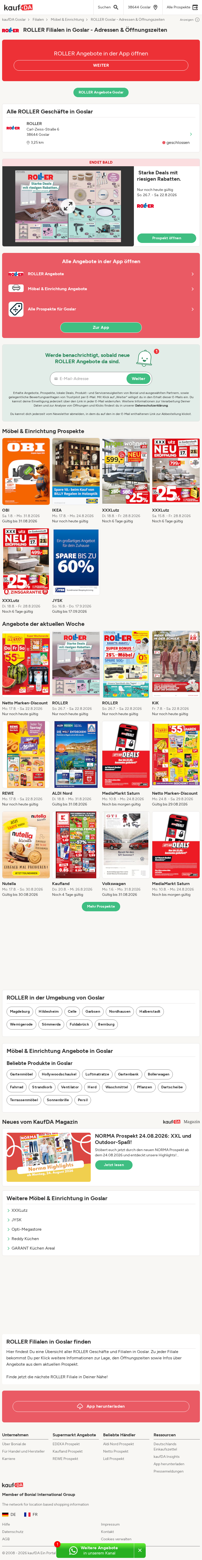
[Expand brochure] (68, 206)
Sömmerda (51, 1024)
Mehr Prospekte (101, 906)
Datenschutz (12, 1532)
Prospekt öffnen (166, 238)
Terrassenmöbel (24, 1100)
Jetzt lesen (114, 1165)
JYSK (17, 1219)
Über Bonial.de (14, 1444)
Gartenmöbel (21, 1074)
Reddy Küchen (25, 1238)
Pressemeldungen (169, 1471)
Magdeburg (20, 1011)
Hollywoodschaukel (59, 1074)
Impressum (110, 1524)
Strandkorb (42, 1087)
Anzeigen (187, 20)
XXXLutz (20, 1210)
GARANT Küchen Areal (33, 1248)
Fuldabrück (79, 1024)
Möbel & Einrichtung (67, 20)
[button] (101, 203)
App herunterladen (169, 1464)
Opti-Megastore (27, 1229)
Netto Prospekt (115, 1451)
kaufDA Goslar (14, 20)
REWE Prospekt (65, 1459)
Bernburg (106, 1024)
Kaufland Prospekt (68, 1451)
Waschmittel (116, 1087)
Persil (83, 1100)
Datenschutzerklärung (151, 405)
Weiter (138, 378)
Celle (72, 1011)
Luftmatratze (97, 1074)
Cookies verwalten (116, 1539)
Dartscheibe (172, 1087)
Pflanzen (144, 1087)
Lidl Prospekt (113, 1459)
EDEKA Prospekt (66, 1444)
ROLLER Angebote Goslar (101, 92)
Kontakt (107, 1532)
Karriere (8, 1459)
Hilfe (6, 1524)
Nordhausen (120, 1011)
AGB (6, 1539)
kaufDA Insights (167, 1456)
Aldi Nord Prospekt (118, 1444)
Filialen (38, 20)
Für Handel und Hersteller (23, 1451)
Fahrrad (16, 1087)
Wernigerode (21, 1024)
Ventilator (70, 1087)
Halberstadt (149, 1011)
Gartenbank (128, 1074)
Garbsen (92, 1011)
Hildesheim (49, 1011)
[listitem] (26, 481)
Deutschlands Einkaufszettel (165, 1447)
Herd (92, 1087)
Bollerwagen (159, 1074)
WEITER (101, 65)
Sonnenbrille (58, 1100)
